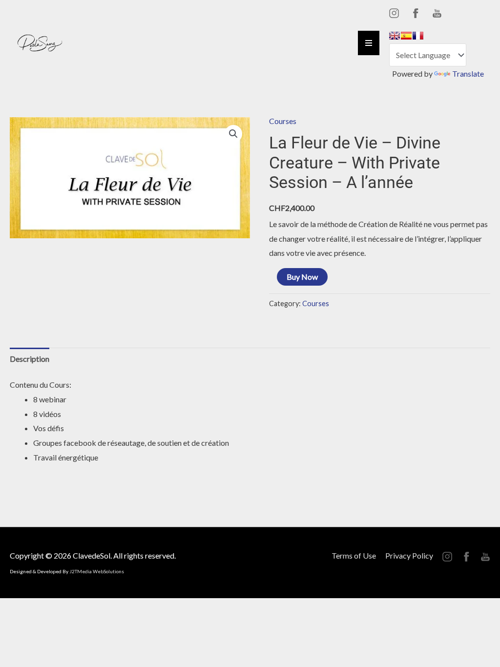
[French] (418, 36)
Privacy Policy (409, 555)
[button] (233, 134)
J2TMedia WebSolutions (96, 571)
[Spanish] (406, 36)
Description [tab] (29, 358)
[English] (394, 36)
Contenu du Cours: (40, 384)
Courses (282, 120)
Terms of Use (354, 555)
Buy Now (302, 276)
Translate (468, 73)
